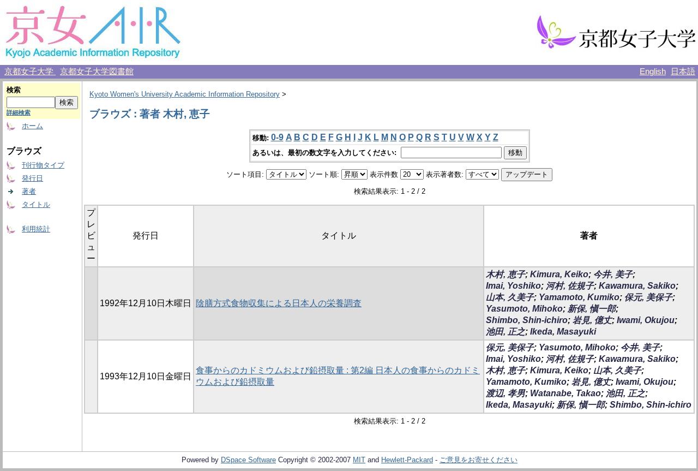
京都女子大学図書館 (97, 71)
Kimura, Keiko (559, 274)
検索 (14, 90)
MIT (359, 460)
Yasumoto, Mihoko (524, 308)
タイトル (36, 204)
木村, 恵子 (505, 274)
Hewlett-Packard (407, 460)
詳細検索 (19, 112)
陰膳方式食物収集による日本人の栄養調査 (279, 303)
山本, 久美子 (510, 297)
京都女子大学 (30, 71)
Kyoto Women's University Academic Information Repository (184, 94)
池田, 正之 (505, 331)
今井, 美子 (613, 274)
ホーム (32, 126)
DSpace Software (248, 460)
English (653, 71)
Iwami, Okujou (646, 320)
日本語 (683, 71)
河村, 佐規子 (570, 285)
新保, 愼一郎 (592, 308)
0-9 (277, 137)
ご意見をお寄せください (479, 460)
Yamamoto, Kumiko (579, 297)
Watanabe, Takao (565, 393)
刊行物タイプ (43, 165)
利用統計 (36, 229)
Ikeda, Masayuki (563, 331)
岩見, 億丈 (592, 320)
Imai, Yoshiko (513, 285)
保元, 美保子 (648, 297)
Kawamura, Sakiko (637, 285)
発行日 (32, 178)
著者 (29, 191)
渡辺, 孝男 (505, 393)
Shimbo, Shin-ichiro (527, 320)
